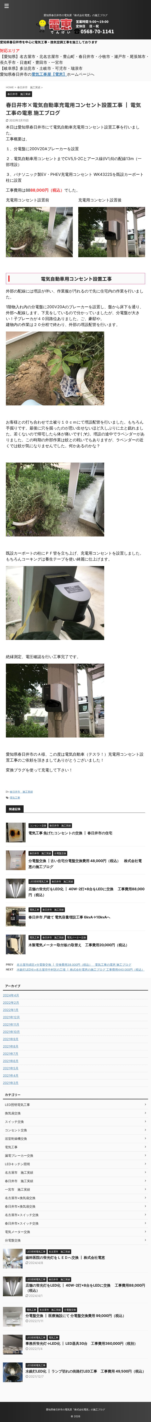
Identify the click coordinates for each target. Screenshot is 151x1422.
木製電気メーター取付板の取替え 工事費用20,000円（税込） (79, 945)
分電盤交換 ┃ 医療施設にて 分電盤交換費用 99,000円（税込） (76, 1316)
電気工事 (15, 797)
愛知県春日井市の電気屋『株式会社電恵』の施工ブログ (75, 1409)
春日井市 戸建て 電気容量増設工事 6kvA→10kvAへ (71, 917)
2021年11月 (11, 1024)
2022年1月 (10, 1010)
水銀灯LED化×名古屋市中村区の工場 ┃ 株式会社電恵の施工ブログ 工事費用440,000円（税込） (81, 969)
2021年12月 (11, 1017)
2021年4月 (10, 1075)
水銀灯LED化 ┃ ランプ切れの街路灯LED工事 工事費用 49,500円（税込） (86, 1371)
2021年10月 (11, 1032)
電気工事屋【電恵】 (49, 74)
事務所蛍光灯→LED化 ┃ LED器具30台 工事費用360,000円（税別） (82, 1343)
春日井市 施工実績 (21, 791)
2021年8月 (10, 1046)
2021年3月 (10, 1083)
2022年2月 (11, 1003)
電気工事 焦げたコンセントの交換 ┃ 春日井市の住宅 (70, 833)
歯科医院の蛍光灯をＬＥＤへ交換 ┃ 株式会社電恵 (65, 1257)
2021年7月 (10, 1054)
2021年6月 (10, 1061)
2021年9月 (10, 1039)
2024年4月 (11, 995)
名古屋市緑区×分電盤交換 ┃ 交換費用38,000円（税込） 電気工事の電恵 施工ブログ (74, 965)
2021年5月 (10, 1068)
